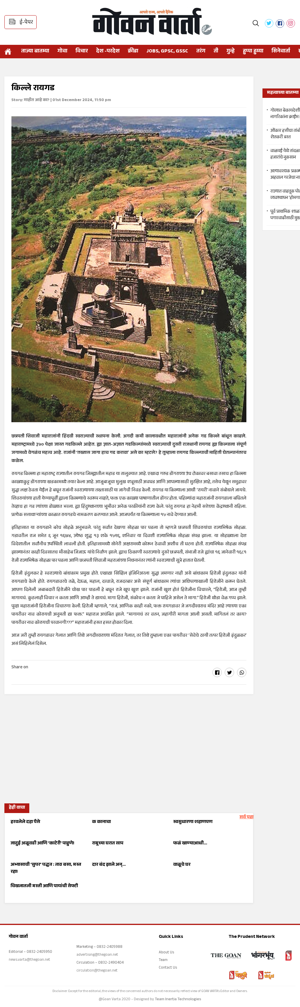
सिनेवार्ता (281, 51)
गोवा (62, 51)
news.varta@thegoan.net (29, 960)
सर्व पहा (246, 817)
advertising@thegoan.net (97, 955)
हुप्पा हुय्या (253, 51)
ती (216, 51)
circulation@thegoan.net (96, 971)
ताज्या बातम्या (35, 51)
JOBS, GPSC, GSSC (167, 51)
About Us (166, 953)
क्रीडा (133, 51)
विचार (82, 51)
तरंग (200, 51)
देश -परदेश (108, 51)
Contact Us (168, 968)
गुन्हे (230, 51)
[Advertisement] (128, 747)
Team (163, 960)
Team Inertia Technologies (178, 999)
